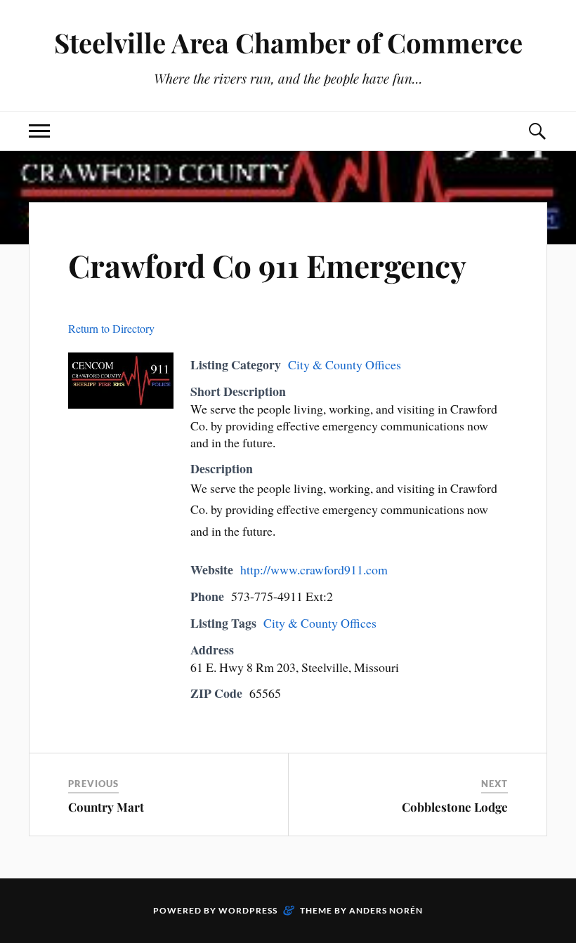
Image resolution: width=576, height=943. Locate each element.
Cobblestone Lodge (455, 807)
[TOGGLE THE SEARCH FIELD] (536, 131)
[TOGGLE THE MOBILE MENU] (39, 131)
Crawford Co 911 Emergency (267, 265)
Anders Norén (386, 910)
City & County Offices (344, 364)
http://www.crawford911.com (314, 569)
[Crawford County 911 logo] (121, 403)
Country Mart (106, 807)
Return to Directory (111, 328)
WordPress (247, 910)
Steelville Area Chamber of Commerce (288, 42)
